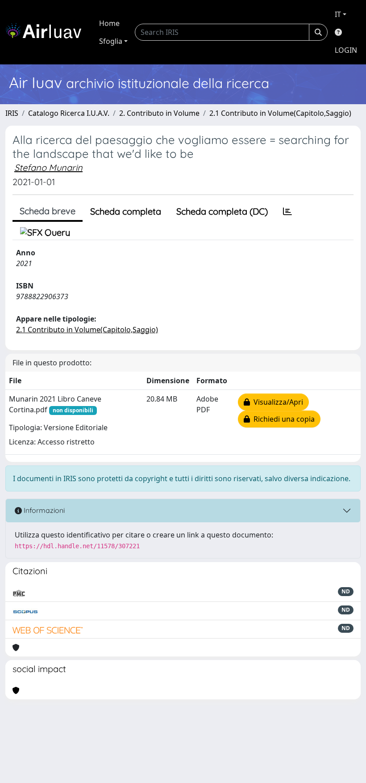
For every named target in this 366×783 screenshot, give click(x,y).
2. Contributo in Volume (159, 113)
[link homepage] (46, 32)
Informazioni (43, 510)
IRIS (11, 113)
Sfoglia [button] (110, 41)
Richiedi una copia (282, 419)
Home (109, 23)
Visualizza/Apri (276, 402)
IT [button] (338, 14)
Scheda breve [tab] (47, 210)
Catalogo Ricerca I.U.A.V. (68, 113)
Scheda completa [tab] (125, 211)
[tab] (287, 211)
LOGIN (346, 50)
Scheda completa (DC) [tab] (222, 211)
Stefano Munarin (48, 167)
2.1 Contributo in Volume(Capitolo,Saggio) (280, 113)
